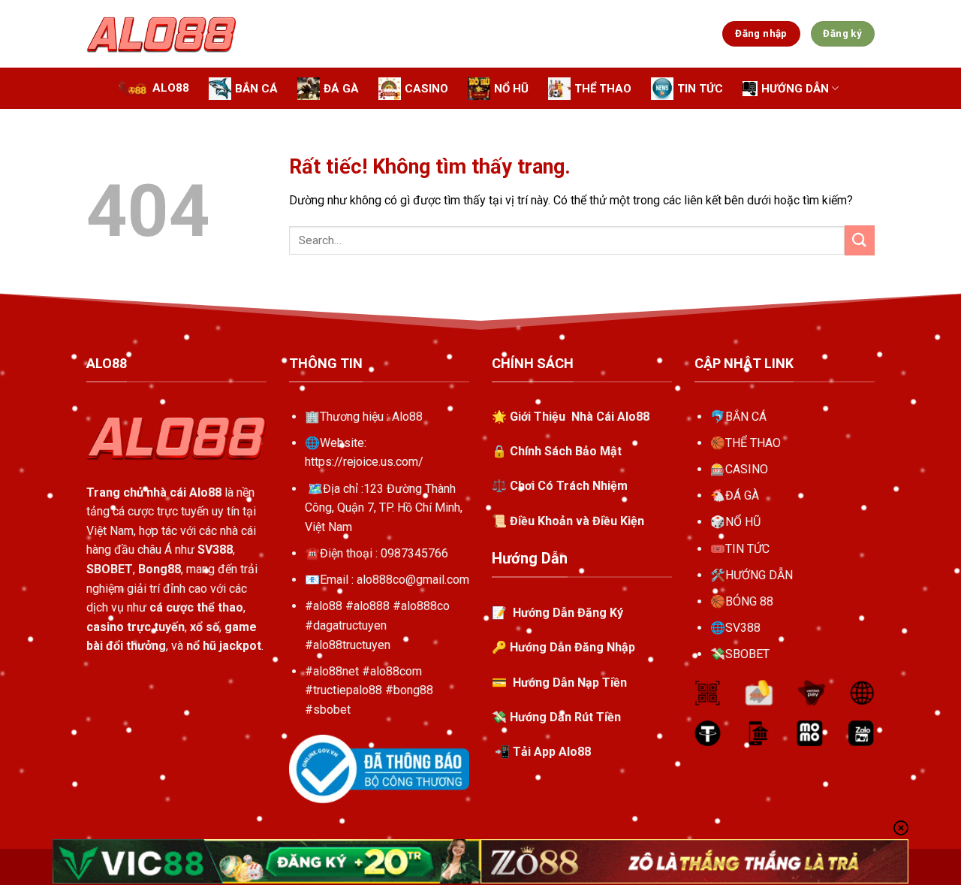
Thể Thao (602, 88)
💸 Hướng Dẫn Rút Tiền (556, 717)
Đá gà (341, 88)
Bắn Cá (256, 88)
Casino (426, 88)
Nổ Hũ (511, 88)
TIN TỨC (747, 549)
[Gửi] (860, 240)
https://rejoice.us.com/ (364, 462)
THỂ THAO (753, 443)
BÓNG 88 (749, 601)
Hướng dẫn (795, 88)
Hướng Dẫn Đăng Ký (566, 613)
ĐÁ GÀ (742, 495)
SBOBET (747, 654)
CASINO (746, 469)
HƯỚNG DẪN (759, 575)
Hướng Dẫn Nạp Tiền (570, 682)
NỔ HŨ (743, 522)
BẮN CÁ (746, 416)
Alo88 (170, 88)
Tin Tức (700, 88)
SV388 (743, 628)
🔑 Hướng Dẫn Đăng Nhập (563, 647)
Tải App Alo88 (552, 752)
